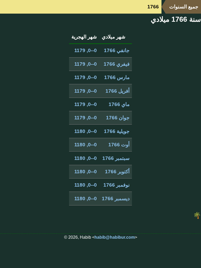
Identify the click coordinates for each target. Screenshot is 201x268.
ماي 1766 (119, 104)
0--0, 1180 (85, 131)
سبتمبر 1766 (116, 158)
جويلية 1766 (117, 131)
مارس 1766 (117, 77)
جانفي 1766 (117, 50)
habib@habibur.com (114, 237)
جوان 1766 (118, 117)
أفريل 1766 (117, 91)
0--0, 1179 (85, 50)
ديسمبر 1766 (116, 198)
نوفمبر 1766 (116, 185)
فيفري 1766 (117, 64)
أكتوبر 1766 (117, 171)
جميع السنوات (183, 6)
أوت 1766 (119, 144)
